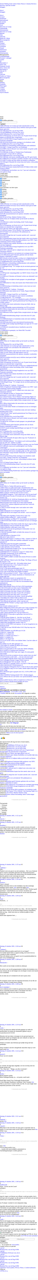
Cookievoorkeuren (30, 1267)
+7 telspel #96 (7, 632)
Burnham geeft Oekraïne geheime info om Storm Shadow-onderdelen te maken (16, 255)
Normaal (4, 805)
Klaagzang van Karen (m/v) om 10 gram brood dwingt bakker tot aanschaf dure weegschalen (18, 136)
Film (1, 35)
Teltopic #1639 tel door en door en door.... (14, 492)
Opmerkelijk (3, 28)
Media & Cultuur (5, 38)
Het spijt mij (5, 584)
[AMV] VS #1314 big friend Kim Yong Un (15, 491)
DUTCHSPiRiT (5, 987)
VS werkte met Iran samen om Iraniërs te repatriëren (17, 160)
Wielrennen (3, 50)
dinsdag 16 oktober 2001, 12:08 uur (10, 959)
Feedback (3, 91)
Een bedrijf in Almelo (6, 709)
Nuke (1, 899)
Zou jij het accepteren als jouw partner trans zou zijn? (18, 655)
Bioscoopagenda (5, 40)
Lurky (2, 1028)
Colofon (2, 89)
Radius (2, 1074)
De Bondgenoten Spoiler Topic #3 (13, 622)
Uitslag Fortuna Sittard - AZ (10, 462)
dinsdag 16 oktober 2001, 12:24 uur (10, 1051)
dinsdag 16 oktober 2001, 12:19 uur (10, 1024)
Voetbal (2, 43)
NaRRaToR (3, 1185)
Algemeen (3, 688)
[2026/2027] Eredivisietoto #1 (11, 665)
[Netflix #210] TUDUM (10, 547)
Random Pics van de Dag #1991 (12, 155)
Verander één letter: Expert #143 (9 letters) (15, 591)
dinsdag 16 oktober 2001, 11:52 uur (10, 815)
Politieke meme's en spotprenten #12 (13, 578)
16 (0, 724)
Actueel (2, 17)
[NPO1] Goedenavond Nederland (12, 650)
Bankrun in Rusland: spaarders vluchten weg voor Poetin (19, 158)
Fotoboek (3, 84)
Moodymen (3, 962)
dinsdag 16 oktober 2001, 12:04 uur (10, 895)
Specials (8, 5)
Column (4, 191)
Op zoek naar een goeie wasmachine (13, 543)
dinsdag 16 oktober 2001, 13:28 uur (10, 1123)
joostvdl (2, 1054)
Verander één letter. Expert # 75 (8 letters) (14, 589)
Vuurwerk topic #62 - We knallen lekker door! (15, 563)
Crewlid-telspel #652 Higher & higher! (14, 571)
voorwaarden (15, 1244)
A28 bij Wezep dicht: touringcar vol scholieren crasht (17, 142)
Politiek (2, 23)
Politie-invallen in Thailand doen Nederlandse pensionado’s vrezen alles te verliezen (15, 153)
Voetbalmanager (4, 56)
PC (1, 61)
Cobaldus (3, 693)
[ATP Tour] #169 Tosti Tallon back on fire (15, 545)
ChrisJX (2, 1126)
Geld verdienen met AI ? (9, 606)
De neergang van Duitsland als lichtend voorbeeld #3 (18, 570)
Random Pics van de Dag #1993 (12, 134)
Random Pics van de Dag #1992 (12, 144)
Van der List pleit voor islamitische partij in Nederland (18, 299)
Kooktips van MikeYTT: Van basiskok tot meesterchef (18, 519)
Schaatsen (3, 51)
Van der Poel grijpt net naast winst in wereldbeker (16, 296)
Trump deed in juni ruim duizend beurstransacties (16, 322)
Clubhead (3, 949)
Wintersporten (4, 53)
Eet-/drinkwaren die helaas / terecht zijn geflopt (16, 596)
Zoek (10, 4)
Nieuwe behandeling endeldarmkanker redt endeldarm (18, 145)
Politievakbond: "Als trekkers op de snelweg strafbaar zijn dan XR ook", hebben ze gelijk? (18, 441)
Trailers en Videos (5, 76)
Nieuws (23, 4)
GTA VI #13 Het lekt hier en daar (12, 611)
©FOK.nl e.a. (4, 1271)
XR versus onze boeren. (9, 264)
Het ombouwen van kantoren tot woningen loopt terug (18, 253)
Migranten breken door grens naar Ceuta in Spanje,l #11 (18, 607)
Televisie (2, 36)
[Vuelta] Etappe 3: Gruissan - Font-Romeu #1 (16, 619)
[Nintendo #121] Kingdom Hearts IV (13, 511)
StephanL (3, 1119)
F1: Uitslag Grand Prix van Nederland (13, 147)
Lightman (3, 868)
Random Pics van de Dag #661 (11, 431)
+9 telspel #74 (6, 637)
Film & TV (3, 71)
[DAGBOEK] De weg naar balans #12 (14, 612)
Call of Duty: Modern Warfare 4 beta (13, 217)
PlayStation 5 (4, 69)
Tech (1, 25)
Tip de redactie (4, 92)
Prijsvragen (3, 86)
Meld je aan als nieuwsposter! (15, 732)
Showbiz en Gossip (5, 27)
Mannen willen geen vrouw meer (12, 527)
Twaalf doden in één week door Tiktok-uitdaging (16, 648)
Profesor (2, 882)
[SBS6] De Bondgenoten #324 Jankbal (14, 501)
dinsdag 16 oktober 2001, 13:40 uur (10, 1181)
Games (2, 59)
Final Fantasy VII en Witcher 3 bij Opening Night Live (18, 230)
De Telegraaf (14, 723)
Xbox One (3, 64)
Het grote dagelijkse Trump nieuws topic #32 (15, 515)
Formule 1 (3, 45)
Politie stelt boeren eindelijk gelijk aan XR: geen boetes (18, 157)
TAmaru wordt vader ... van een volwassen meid (16, 657)
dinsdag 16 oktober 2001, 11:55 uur (10, 822)
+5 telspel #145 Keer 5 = (9, 635)
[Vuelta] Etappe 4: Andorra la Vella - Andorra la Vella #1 (18, 538)
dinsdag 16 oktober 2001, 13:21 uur (10, 1116)
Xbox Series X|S (5, 68)
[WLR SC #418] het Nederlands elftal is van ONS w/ (18, 499)
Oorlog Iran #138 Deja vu (10, 555)
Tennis (2, 48)
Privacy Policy (19, 1267)
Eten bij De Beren (7, 566)
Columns (28, 4)
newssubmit (18, 693)
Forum (2, 4)
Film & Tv (5, 184)
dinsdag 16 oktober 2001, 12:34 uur (10, 1070)
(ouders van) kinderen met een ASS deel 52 (15, 579)
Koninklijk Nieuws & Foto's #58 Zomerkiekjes (16, 586)
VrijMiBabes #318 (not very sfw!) (12, 132)
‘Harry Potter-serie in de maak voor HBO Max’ (16, 609)
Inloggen (2, 7)
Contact (2, 87)
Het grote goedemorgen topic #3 (12, 568)
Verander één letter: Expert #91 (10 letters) (15, 593)
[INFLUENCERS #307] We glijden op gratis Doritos (18, 489)
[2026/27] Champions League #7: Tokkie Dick (16, 552)
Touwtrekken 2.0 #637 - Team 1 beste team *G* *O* (18, 573)
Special (4, 195)
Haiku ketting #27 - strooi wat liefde (13, 517)
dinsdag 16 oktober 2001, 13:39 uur (10, 1132)
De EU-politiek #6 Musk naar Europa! (14, 645)
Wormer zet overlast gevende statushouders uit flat (17, 126)
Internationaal (4, 20)
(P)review (5, 193)
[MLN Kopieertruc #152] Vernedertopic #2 (15, 621)
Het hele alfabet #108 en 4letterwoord (13, 598)
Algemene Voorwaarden (7, 1267)
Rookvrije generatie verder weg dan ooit (14, 601)
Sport (1, 41)
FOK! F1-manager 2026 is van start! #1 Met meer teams (18, 663)
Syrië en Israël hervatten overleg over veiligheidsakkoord (18, 258)
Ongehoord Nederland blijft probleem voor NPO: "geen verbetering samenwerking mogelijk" (18, 240)
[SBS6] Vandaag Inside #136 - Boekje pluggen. (16, 675)
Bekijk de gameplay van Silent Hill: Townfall (15, 330)
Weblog (6, 4)
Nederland (3, 18)
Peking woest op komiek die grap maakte (14, 525)
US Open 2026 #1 (7, 537)
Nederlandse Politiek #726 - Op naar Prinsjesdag (17, 548)
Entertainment (4, 30)
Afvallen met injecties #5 (9, 550)
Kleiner (4, 807)
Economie (3, 22)
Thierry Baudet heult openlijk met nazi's (14, 681)
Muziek (2, 33)
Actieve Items (16, 4)
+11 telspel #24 (7, 634)
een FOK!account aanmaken (29, 1235)
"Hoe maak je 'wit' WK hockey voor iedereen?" (16, 599)
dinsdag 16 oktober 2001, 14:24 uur (10, 1216)
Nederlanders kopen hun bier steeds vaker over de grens (18, 238)
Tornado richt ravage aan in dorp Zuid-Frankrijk (16, 502)
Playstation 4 (3, 63)
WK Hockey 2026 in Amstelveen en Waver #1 (16, 680)
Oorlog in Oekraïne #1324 (10, 535)
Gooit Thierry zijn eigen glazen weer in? (14, 228)
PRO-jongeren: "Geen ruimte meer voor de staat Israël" (18, 494)
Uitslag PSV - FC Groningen (10, 297)
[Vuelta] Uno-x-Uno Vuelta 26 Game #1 (14, 565)
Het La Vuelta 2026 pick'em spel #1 (13, 486)
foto (1, 833)
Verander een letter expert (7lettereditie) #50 (15, 588)
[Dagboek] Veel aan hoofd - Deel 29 (13, 662)
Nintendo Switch (5, 66)
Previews (2, 5)
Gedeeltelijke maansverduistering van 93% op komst (17, 307)
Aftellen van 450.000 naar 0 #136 (12, 630)
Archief (13, 5)
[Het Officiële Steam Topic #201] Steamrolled (16, 658)
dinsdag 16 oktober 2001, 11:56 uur (10, 879)
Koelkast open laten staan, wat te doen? (14, 594)
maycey (2, 819)
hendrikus (3, 825)
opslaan (3, 124)
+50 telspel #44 (7, 639)
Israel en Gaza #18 (8, 647)
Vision (2, 1136)
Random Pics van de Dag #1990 (12, 165)
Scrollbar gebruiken (7, 120)
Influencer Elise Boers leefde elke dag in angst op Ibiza (18, 524)
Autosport (3, 46)
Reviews (33, 4)
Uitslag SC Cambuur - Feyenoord (12, 289)
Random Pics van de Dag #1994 (11, 131)
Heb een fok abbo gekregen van (11, 644)
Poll (3, 196)
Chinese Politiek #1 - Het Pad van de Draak (15, 617)
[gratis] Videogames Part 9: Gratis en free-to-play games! (19, 667)
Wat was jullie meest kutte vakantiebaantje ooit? (16, 488)
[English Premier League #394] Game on (14, 660)
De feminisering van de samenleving (13, 553)
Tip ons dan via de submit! (18, 729)
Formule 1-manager (5, 58)
